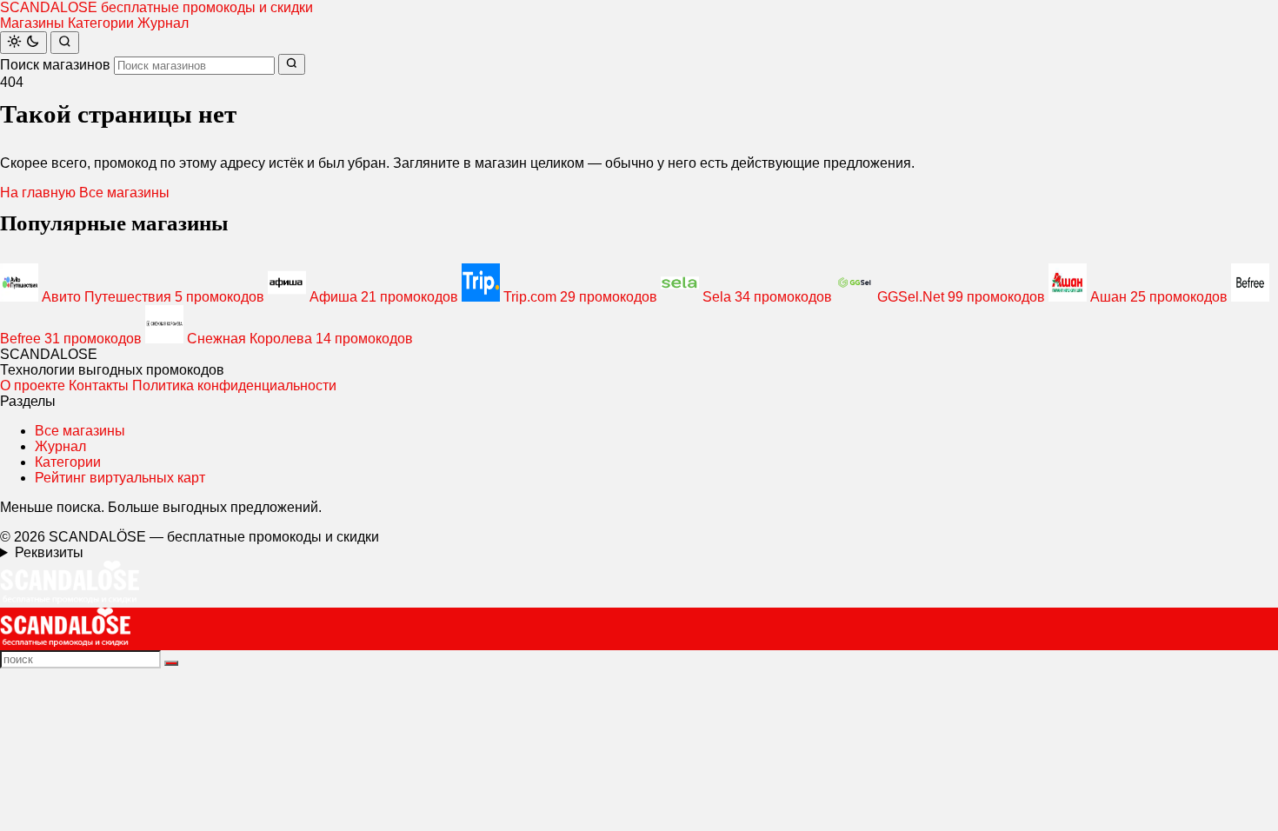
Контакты (99, 385)
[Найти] (64, 42)
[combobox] (194, 66)
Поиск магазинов (55, 64)
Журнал (163, 23)
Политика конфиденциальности (234, 385)
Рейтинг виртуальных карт (120, 477)
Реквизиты (49, 552)
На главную (38, 192)
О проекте (32, 385)
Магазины (32, 23)
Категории (101, 23)
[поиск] (171, 663)
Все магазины (124, 192)
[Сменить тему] (23, 42)
